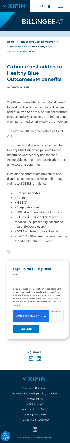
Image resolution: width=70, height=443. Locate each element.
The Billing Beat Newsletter (38, 41)
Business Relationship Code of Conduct (35, 393)
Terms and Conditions (34, 388)
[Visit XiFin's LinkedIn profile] (35, 429)
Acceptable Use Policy (35, 409)
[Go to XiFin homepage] (15, 6)
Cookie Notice (35, 404)
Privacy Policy (52, 298)
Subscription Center (35, 414)
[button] (60, 6)
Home (11, 41)
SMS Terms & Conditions (35, 420)
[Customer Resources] (49, 6)
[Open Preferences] (5, 436)
